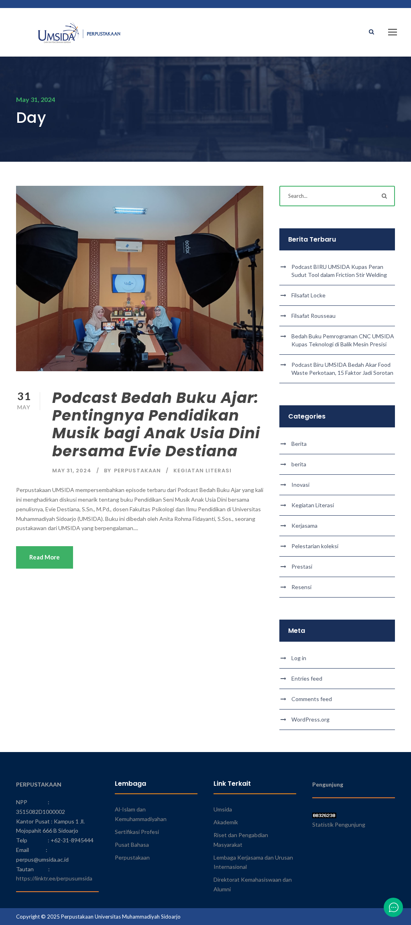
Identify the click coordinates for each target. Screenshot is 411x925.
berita (298, 464)
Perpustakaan (132, 857)
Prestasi (301, 566)
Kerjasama (304, 525)
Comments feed (311, 698)
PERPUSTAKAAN (137, 470)
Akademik (226, 822)
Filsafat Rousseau (313, 315)
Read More (44, 557)
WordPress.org (310, 719)
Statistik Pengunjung (338, 824)
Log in (298, 658)
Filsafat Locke (308, 295)
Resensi (301, 586)
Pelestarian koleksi (314, 546)
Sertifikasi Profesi (137, 831)
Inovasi (300, 484)
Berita (299, 443)
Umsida (223, 809)
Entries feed (306, 678)
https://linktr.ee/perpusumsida (54, 878)
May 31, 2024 (72, 470)
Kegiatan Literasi (202, 470)
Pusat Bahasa (132, 844)
